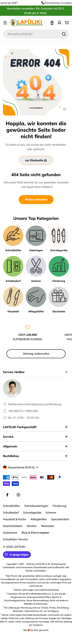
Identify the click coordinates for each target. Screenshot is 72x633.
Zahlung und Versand (36, 618)
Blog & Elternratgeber (35, 532)
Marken (32, 526)
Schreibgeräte (32, 512)
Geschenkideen (12, 526)
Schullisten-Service (15, 539)
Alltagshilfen (38, 519)
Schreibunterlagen (36, 506)
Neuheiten (47, 526)
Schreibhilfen (11, 506)
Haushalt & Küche (14, 519)
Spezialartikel (60, 519)
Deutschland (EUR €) (21, 467)
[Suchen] (64, 34)
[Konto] (59, 22)
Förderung (59, 506)
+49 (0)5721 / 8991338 (23, 411)
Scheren (51, 512)
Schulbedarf (11, 512)
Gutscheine (10, 532)
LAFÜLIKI (19, 546)
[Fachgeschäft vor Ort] (52, 22)
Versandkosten (8, 579)
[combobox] (36, 34)
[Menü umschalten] (5, 22)
